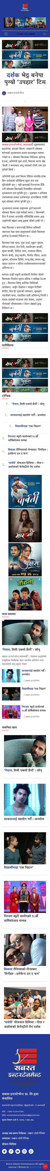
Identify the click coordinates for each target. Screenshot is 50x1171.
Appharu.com (35, 1167)
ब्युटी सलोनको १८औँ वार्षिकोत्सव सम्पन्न (23, 439)
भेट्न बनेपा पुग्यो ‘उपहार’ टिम (25, 79)
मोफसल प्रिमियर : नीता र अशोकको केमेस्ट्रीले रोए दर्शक (25, 465)
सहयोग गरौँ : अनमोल (27, 415)
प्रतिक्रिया (7, 345)
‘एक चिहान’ (28, 426)
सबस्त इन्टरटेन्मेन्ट (15, 93)
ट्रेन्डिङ (6, 396)
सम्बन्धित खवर (9, 727)
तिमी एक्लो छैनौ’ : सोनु (28, 404)
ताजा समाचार (9, 614)
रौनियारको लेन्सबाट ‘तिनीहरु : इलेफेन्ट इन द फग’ (28, 452)
